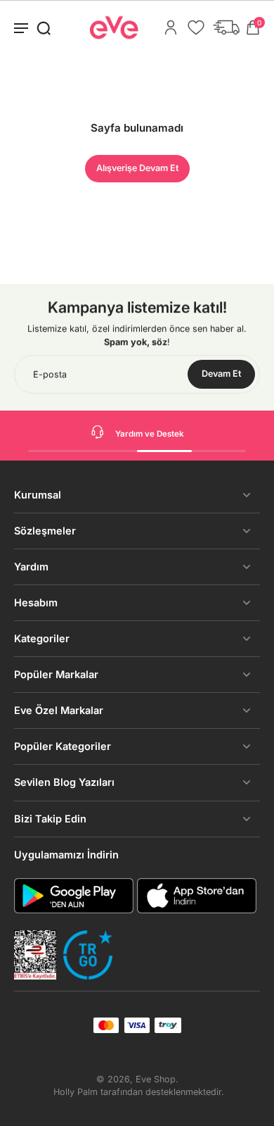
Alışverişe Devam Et (137, 168)
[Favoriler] (196, 27)
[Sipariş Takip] (226, 27)
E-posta (50, 374)
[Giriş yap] (170, 27)
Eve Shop (156, 1079)
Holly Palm (75, 1092)
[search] (43, 27)
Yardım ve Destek (149, 434)
